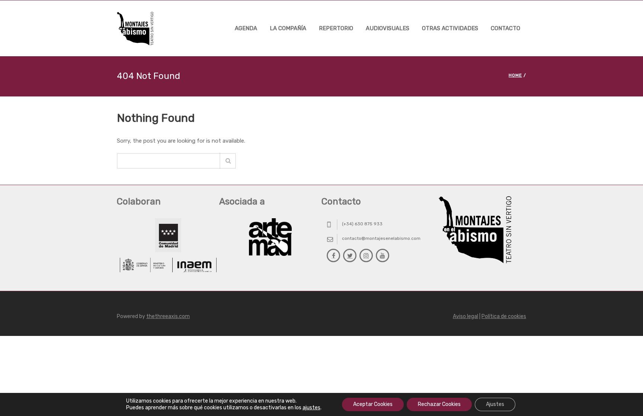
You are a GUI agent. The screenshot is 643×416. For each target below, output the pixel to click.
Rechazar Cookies (439, 404)
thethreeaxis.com (168, 316)
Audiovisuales (387, 28)
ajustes (311, 407)
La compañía (288, 28)
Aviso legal (465, 316)
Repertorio (336, 28)
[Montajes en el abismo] (135, 28)
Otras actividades (450, 28)
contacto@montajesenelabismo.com (381, 238)
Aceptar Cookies (373, 404)
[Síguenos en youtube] (382, 255)
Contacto (505, 28)
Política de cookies (504, 316)
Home (515, 75)
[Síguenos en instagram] (366, 255)
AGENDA (246, 28)
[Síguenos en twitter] (349, 255)
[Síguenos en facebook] (333, 255)
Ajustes (495, 404)
